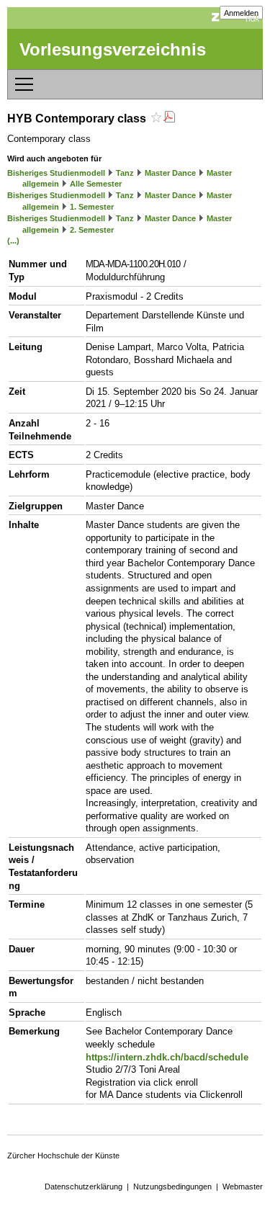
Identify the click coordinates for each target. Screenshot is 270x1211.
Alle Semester (96, 183)
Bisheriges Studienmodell (56, 173)
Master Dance (170, 173)
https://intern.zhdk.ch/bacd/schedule (167, 1057)
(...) (13, 240)
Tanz (125, 173)
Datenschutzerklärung (83, 1186)
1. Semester (92, 206)
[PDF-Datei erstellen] (169, 118)
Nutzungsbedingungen (172, 1186)
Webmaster (242, 1186)
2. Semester (92, 229)
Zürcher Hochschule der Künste (63, 1155)
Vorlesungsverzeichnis (112, 49)
